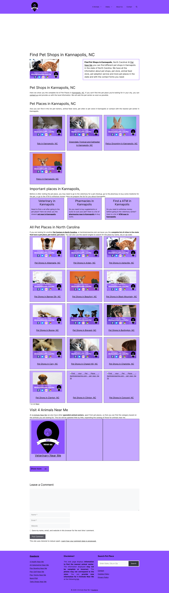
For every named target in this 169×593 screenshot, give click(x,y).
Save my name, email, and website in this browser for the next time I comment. (63, 530)
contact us (34, 95)
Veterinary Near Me (48, 455)
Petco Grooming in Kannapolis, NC (122, 143)
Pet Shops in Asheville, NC (121, 263)
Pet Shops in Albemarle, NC (47, 263)
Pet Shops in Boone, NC (47, 330)
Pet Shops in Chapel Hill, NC (84, 364)
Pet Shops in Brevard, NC (84, 330)
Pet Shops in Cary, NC (47, 364)
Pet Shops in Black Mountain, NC (121, 296)
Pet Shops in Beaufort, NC (84, 296)
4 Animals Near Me (39, 415)
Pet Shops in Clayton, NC (47, 397)
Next (37, 404)
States (108, 7)
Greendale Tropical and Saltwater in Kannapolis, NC (84, 143)
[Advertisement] (84, 28)
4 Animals (95, 7)
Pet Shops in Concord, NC (121, 397)
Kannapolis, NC (78, 93)
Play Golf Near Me (37, 572)
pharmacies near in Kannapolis (81, 214)
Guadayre (34, 556)
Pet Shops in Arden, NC (84, 263)
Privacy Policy (103, 577)
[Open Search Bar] (136, 7)
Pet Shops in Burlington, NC (121, 330)
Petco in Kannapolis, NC (47, 179)
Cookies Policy (103, 574)
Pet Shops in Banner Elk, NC (47, 296)
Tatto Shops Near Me (38, 582)
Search (133, 563)
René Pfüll (34, 578)
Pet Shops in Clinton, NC (84, 397)
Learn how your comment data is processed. (78, 541)
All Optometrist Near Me (39, 565)
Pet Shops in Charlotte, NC (121, 364)
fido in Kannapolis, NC (47, 143)
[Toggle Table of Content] (44, 469)
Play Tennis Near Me (38, 575)
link (77, 579)
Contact (129, 7)
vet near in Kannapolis (46, 214)
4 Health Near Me (37, 562)
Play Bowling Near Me (38, 568)
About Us (119, 7)
